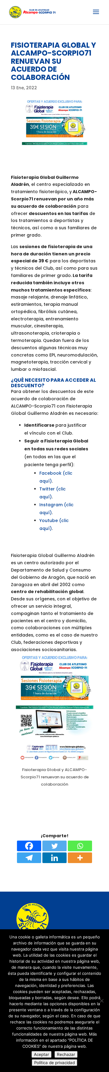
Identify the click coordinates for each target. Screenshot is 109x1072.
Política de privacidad (54, 1062)
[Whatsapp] (80, 846)
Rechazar (66, 1054)
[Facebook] (29, 846)
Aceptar (41, 1054)
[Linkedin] (54, 857)
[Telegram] (29, 857)
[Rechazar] (101, 1001)
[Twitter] (54, 846)
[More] (80, 857)
